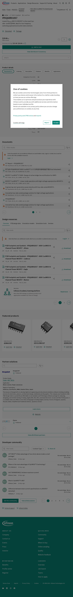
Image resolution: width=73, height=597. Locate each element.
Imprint (38, 116)
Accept (56, 122)
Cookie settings (19, 123)
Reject (47, 122)
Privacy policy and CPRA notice (23, 116)
